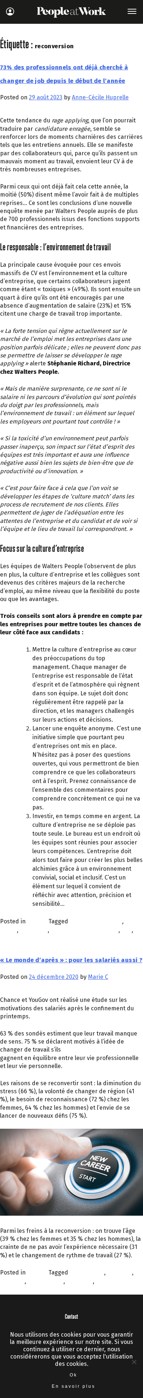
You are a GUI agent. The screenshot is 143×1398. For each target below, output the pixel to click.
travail (104, 1281)
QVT (126, 930)
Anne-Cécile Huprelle (100, 97)
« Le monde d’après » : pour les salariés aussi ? (71, 960)
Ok (73, 1375)
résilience (79, 1281)
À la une (37, 921)
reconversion (18, 938)
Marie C (98, 976)
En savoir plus (73, 1386)
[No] (134, 1361)
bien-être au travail (96, 921)
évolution (119, 1272)
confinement (87, 1272)
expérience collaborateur (84, 930)
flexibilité (12, 1281)
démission (34, 930)
